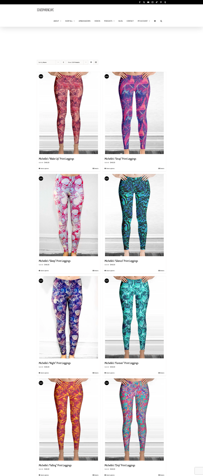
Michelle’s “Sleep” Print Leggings (54, 261)
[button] (161, 21)
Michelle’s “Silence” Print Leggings (121, 261)
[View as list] (96, 62)
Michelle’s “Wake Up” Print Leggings (56, 158)
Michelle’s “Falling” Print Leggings (55, 465)
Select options (44, 168)
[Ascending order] (63, 62)
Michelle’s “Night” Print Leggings (55, 363)
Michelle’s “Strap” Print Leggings (120, 158)
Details (96, 168)
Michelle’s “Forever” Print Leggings (121, 363)
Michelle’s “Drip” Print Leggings (120, 465)
